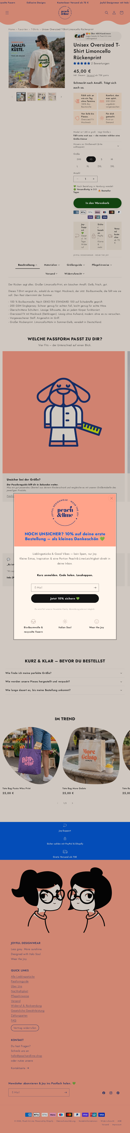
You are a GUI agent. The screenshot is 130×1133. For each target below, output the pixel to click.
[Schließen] (111, 498)
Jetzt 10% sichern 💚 (65, 598)
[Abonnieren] (95, 588)
